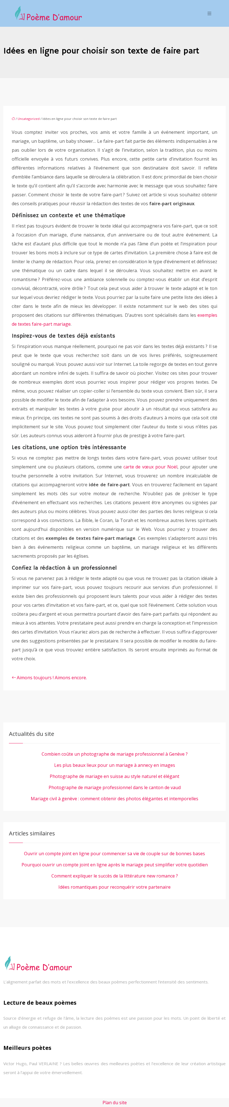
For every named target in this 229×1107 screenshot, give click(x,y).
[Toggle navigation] (209, 13)
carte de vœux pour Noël (150, 467)
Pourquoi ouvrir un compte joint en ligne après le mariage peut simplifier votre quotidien (115, 865)
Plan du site (114, 1102)
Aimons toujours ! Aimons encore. (52, 678)
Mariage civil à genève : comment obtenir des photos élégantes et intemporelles (114, 799)
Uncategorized (29, 119)
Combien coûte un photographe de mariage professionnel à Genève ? (115, 754)
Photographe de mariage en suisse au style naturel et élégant (114, 776)
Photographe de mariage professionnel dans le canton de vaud (115, 787)
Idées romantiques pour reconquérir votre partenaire (114, 887)
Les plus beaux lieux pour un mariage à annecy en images (114, 765)
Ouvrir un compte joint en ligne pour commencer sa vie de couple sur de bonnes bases (114, 853)
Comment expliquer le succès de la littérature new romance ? (114, 876)
